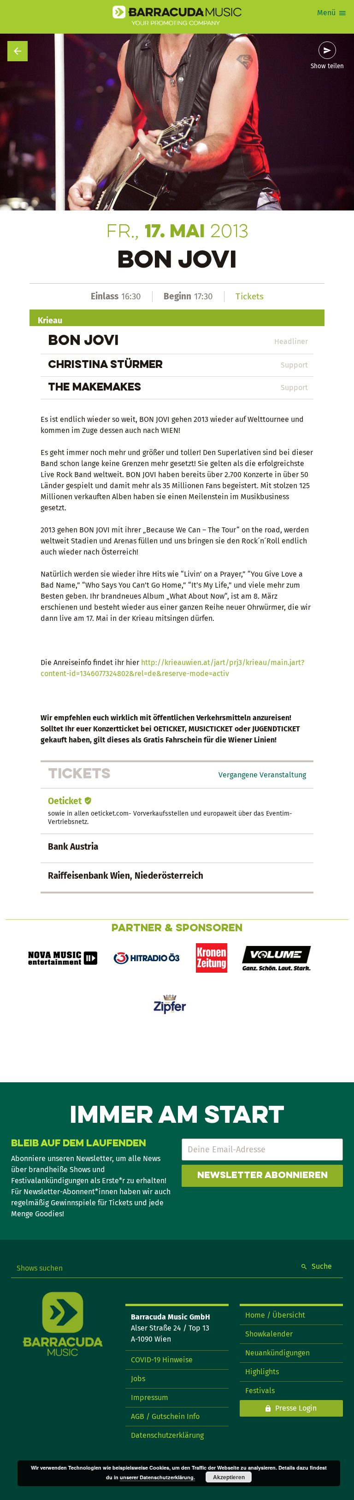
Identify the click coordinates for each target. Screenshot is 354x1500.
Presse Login (296, 1408)
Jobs (138, 1378)
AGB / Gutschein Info (165, 1416)
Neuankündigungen (277, 1352)
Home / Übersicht (275, 1315)
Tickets (250, 296)
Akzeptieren (229, 1477)
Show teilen (327, 66)
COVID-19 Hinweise (162, 1359)
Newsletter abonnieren (262, 1176)
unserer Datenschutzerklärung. (157, 1477)
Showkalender (269, 1334)
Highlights (262, 1371)
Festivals (260, 1390)
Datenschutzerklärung (167, 1435)
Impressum (149, 1397)
